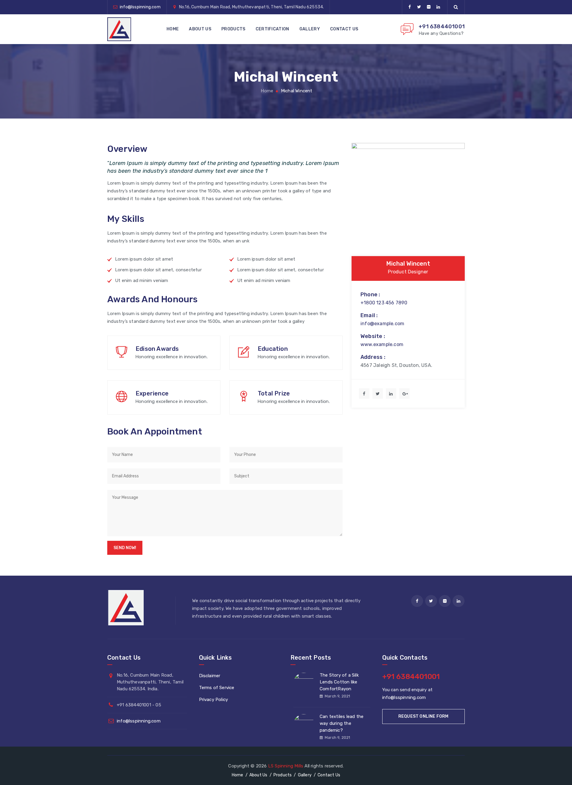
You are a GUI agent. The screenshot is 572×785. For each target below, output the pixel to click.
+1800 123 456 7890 (384, 303)
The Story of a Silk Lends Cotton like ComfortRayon (339, 681)
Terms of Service (216, 687)
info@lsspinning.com (140, 7)
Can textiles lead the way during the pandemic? (341, 723)
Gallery (309, 29)
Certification (272, 29)
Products (233, 29)
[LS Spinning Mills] (119, 29)
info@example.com (382, 323)
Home (173, 29)
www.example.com (381, 344)
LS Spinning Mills (285, 766)
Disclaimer (209, 675)
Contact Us (344, 29)
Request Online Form (423, 716)
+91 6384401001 (442, 26)
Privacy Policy (213, 699)
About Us (200, 29)
